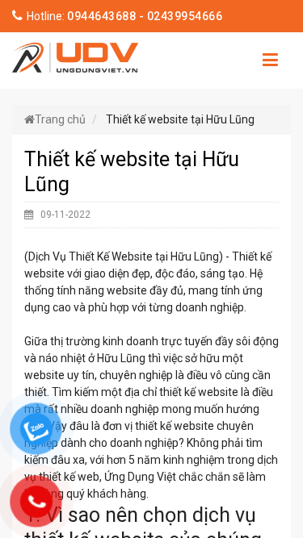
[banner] (75, 55)
